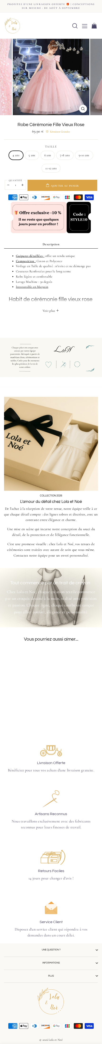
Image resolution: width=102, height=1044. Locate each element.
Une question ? (51, 950)
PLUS (51, 976)
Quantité (15, 180)
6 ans (47, 155)
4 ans (16, 155)
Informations (51, 963)
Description (51, 244)
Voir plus (49, 311)
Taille (51, 146)
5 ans (31, 155)
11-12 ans (51, 168)
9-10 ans (84, 155)
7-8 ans (65, 155)
